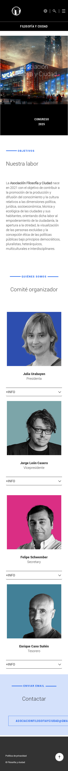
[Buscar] (54, 11)
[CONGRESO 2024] (42, 109)
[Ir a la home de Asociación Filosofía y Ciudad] (16, 11)
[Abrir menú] (63, 11)
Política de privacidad (16, 755)
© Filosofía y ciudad (15, 762)
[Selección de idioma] (45, 11)
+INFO (10, 392)
